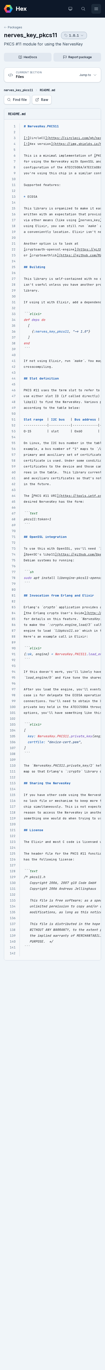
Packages (15, 27)
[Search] (83, 9)
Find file (20, 100)
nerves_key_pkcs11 (30, 35)
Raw (44, 100)
